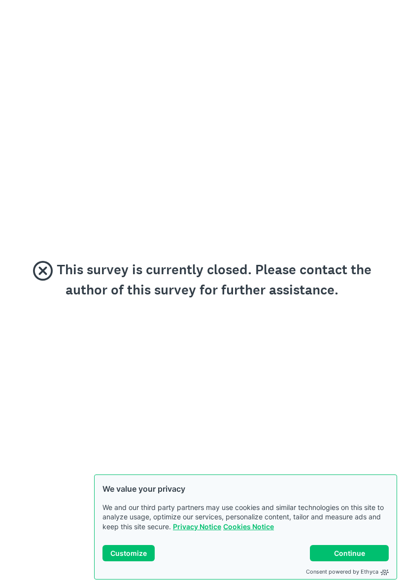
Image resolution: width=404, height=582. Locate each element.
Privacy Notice (197, 526)
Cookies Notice (248, 526)
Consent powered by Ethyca (342, 571)
